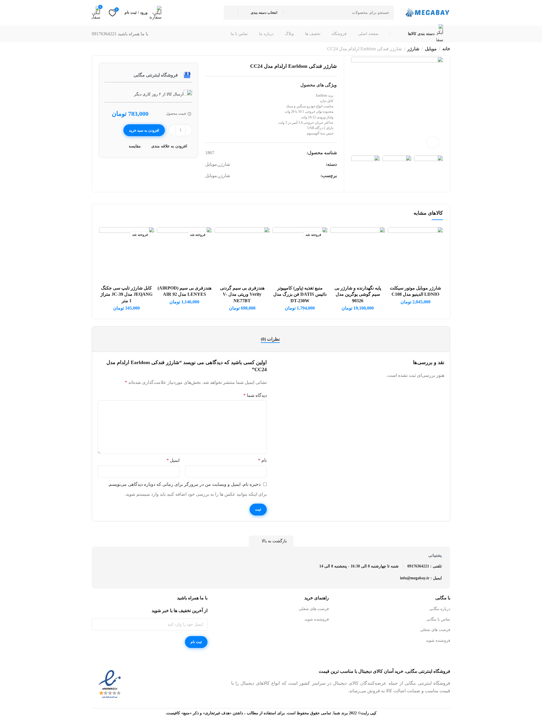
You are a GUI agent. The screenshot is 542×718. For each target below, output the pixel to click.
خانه (446, 48)
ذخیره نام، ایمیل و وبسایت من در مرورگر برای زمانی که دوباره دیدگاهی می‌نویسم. (184, 484)
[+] (172, 130)
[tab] (271, 339)
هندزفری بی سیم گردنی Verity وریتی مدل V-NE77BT (242, 294)
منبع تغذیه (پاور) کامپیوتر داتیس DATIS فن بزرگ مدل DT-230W (300, 294)
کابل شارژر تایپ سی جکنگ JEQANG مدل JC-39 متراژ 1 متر (126, 294)
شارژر (413, 48)
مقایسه (135, 146)
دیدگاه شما (255, 395)
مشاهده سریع (398, 263)
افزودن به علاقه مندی (169, 146)
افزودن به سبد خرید (144, 130)
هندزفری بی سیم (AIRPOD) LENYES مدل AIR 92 (184, 291)
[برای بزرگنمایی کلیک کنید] (433, 142)
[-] (188, 130)
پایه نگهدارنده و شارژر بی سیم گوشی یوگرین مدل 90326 (358, 294)
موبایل (431, 48)
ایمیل (173, 460)
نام (262, 460)
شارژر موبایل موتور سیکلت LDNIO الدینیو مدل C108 (415, 291)
